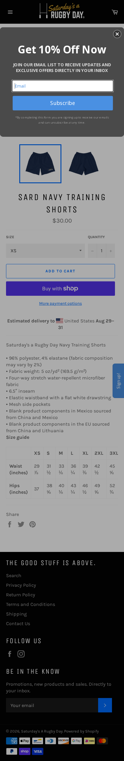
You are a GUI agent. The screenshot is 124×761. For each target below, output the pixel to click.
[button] (117, 33)
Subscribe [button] (62, 102)
